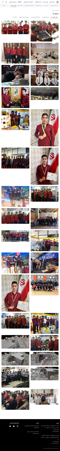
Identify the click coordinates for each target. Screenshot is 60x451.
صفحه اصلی (51, 2)
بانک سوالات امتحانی (54, 5)
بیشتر (4, 5)
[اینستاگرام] (17, 426)
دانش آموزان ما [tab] (45, 17)
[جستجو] (6, 2)
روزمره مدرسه (45, 2)
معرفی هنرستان (13, 5)
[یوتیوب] (10, 426)
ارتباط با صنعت (20, 5)
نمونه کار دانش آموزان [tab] (24, 17)
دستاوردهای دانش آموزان (29, 5)
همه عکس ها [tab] (54, 17)
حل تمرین (46, 5)
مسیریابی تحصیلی (13, 2)
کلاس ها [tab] (15, 17)
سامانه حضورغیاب (38, 5)
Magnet (20, 2)
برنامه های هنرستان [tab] (35, 17)
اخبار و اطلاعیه (38, 2)
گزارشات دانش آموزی (28, 2)
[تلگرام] (13, 426)
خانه (58, 10)
